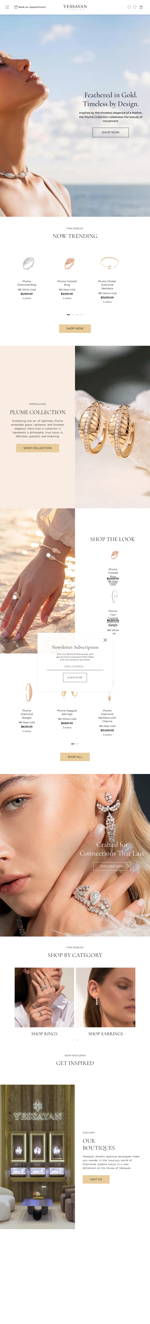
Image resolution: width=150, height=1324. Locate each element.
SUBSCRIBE (75, 677)
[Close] (105, 640)
